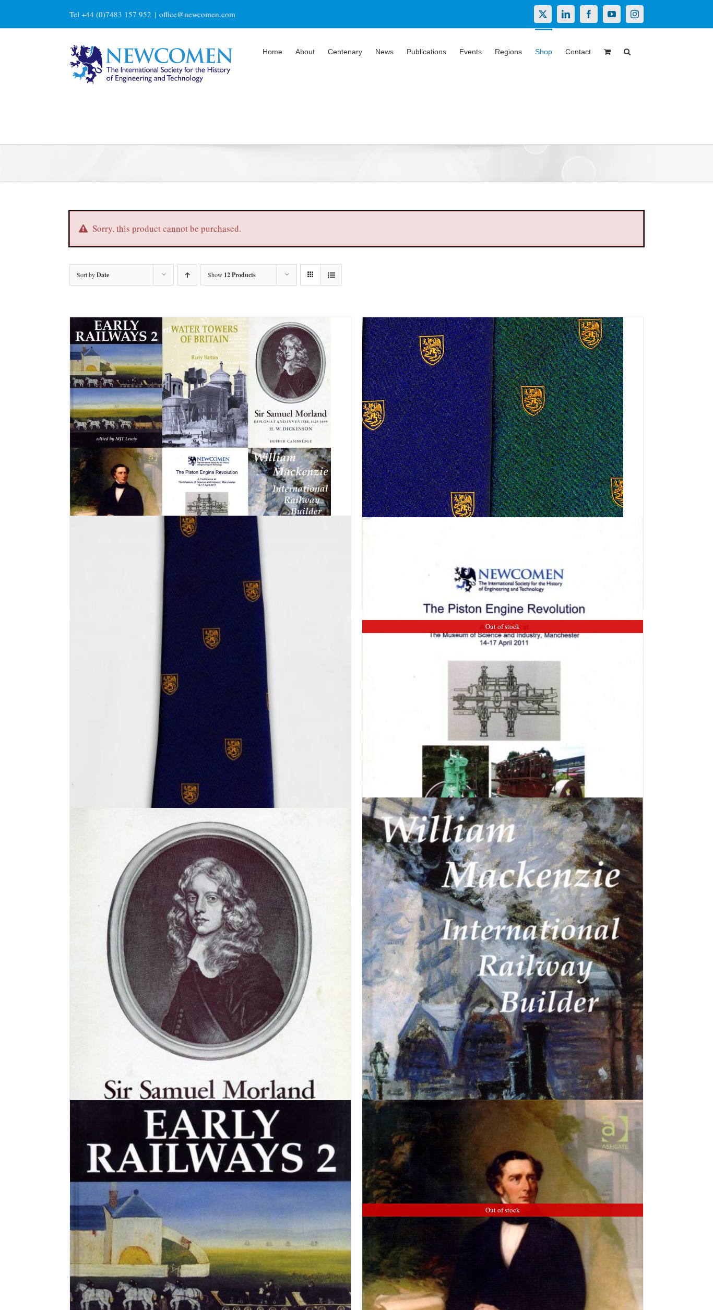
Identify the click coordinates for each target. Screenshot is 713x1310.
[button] (627, 51)
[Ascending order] (187, 274)
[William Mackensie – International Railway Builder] (502, 1008)
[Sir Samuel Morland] (210, 998)
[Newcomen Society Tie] (210, 716)
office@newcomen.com (197, 14)
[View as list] (331, 275)
